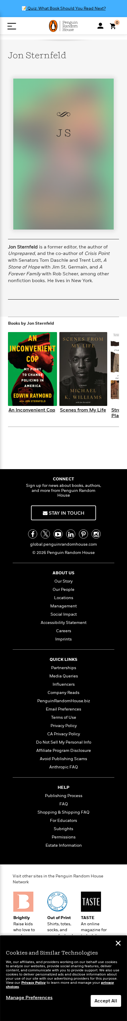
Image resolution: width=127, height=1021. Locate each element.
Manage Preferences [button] (29, 997)
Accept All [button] (106, 1001)
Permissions (64, 837)
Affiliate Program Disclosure (63, 750)
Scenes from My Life (83, 410)
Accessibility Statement (64, 622)
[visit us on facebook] (32, 534)
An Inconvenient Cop (32, 410)
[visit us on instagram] (96, 534)
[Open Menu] (11, 26)
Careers (63, 631)
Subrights (63, 829)
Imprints (63, 639)
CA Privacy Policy (63, 734)
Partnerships (63, 668)
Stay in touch (66, 513)
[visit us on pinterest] (83, 534)
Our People (63, 589)
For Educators (63, 820)
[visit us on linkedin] (70, 534)
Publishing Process (63, 796)
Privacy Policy (64, 726)
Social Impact (64, 614)
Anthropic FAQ (63, 767)
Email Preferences (63, 709)
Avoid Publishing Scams (63, 759)
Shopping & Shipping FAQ (63, 812)
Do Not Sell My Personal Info (63, 742)
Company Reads (63, 692)
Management (63, 606)
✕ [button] (118, 944)
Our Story (63, 581)
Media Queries (63, 676)
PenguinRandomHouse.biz (63, 701)
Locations (63, 598)
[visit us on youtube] (58, 534)
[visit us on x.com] (45, 534)
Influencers (64, 684)
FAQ (63, 804)
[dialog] (63, 978)
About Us (63, 573)
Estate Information (63, 845)
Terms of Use (63, 717)
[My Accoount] (100, 25)
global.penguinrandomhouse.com (63, 544)
